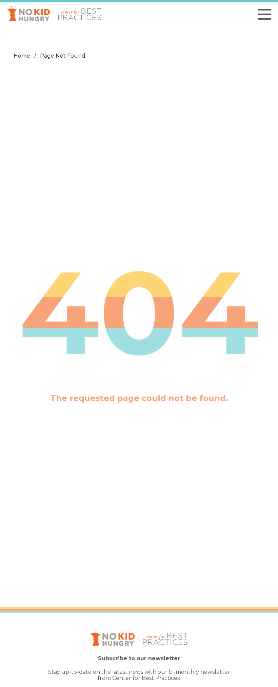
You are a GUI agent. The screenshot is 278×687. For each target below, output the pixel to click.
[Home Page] (54, 14)
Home (22, 56)
